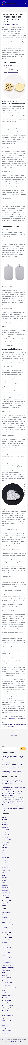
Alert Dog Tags (6, 912)
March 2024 (5, 885)
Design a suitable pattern (11, 72)
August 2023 (5, 902)
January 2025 (5, 860)
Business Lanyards (7, 919)
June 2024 (4, 877)
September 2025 (6, 840)
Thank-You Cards (6, 1020)
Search (3, 746)
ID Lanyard (4, 990)
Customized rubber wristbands (10, 965)
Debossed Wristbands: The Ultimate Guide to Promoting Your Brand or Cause (13, 808)
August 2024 (5, 872)
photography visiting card (8, 1005)
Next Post (14, 735)
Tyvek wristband (6, 1025)
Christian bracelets (7, 937)
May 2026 (4, 819)
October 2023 (5, 897)
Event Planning (6, 970)
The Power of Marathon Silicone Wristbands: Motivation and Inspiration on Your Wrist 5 (12, 793)
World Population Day (7, 1030)
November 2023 (6, 895)
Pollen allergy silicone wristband (10, 1008)
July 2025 (4, 845)
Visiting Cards (5, 1028)
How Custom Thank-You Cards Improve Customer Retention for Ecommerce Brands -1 (13, 757)
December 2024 (6, 862)
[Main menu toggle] (25, 3)
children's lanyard (6, 932)
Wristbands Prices (6, 1033)
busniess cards (6, 922)
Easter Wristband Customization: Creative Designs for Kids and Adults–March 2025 (14, 781)
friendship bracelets (7, 982)
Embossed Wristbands (8, 967)
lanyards (4, 992)
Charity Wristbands (7, 930)
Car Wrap (4, 927)
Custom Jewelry (6, 952)
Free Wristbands (6, 980)
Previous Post (14, 732)
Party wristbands (6, 1000)
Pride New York (6, 1013)
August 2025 (5, 842)
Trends (3, 1023)
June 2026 (4, 817)
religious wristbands (7, 1018)
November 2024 (6, 865)
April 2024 (4, 882)
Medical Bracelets (6, 997)
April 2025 (4, 852)
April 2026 (4, 822)
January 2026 (5, 829)
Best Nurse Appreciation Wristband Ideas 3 (13, 762)
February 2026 (5, 827)
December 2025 (6, 832)
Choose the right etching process (13, 70)
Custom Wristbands (7, 957)
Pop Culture (5, 1010)
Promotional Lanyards (7, 1015)
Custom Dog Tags (6, 947)
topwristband (5, 780)
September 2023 (6, 900)
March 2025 (5, 855)
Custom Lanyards (6, 955)
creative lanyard (6, 942)
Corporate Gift (5, 940)
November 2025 (6, 835)
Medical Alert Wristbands (8, 995)
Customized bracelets (7, 960)
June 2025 (4, 847)
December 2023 (6, 892)
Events (3, 972)
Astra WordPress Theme (17, 1041)
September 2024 (6, 870)
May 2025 (4, 850)
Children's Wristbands (7, 935)
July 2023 (4, 905)
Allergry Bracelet (6, 914)
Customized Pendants (7, 962)
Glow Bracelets (6, 985)
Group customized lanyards (9, 987)
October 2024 (5, 867)
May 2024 (4, 880)
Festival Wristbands (7, 975)
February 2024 (6, 887)
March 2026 (5, 824)
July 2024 (4, 875)
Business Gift (5, 917)
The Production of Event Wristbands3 (12, 764)
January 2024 (5, 890)
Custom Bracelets (6, 945)
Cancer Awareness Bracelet (9, 924)
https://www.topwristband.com (16, 718)
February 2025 (5, 857)
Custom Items (5, 950)
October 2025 (5, 837)
